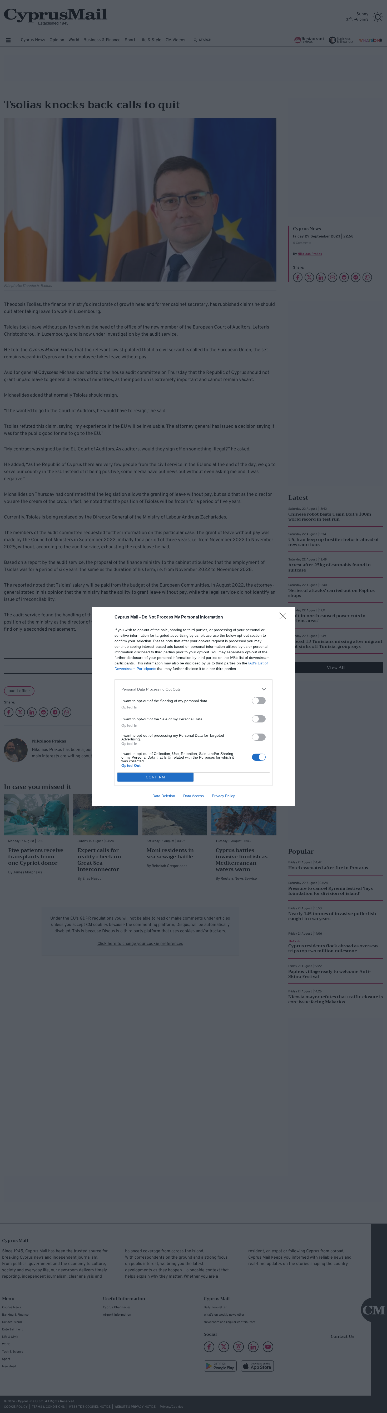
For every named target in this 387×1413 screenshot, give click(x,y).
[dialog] (193, 706)
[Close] (285, 617)
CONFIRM (155, 777)
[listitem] (193, 689)
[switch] (259, 700)
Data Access (193, 796)
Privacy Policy (223, 796)
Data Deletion (163, 796)
